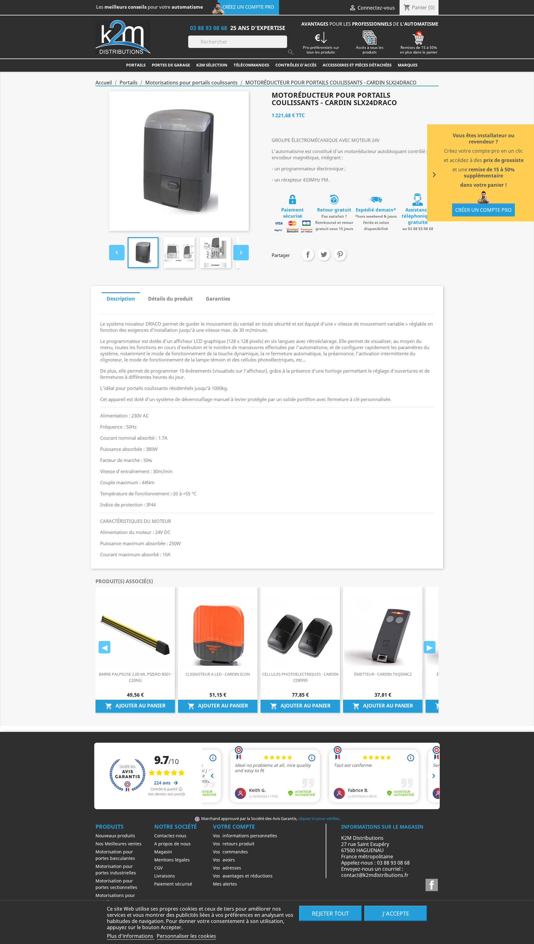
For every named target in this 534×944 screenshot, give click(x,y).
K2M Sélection (211, 65)
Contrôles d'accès (295, 65)
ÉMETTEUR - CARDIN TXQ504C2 (383, 674)
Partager (308, 254)
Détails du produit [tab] (170, 298)
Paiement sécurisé (173, 884)
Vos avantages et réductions (243, 876)
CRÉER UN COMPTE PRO (483, 210)
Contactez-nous (170, 836)
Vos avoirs (224, 860)
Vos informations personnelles (245, 836)
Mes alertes (225, 884)
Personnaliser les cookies (186, 936)
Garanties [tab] (218, 298)
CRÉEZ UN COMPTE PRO (248, 7)
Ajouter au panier (135, 706)
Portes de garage (171, 65)
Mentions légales (172, 860)
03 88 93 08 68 (208, 28)
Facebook (432, 885)
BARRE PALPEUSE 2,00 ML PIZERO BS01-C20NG (135, 677)
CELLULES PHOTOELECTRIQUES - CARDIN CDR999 (300, 677)
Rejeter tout (330, 913)
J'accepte (396, 913)
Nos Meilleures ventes (118, 844)
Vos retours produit (233, 844)
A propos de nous (172, 844)
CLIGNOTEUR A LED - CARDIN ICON (217, 674)
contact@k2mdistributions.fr (375, 875)
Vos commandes (230, 852)
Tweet (324, 254)
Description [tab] (121, 298)
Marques (407, 65)
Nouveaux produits (115, 836)
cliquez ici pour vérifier (318, 818)
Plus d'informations (131, 936)
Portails (136, 65)
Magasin (163, 852)
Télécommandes (251, 65)
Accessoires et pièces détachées (357, 65)
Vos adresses (227, 868)
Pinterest (340, 254)
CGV (158, 868)
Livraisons (164, 876)
